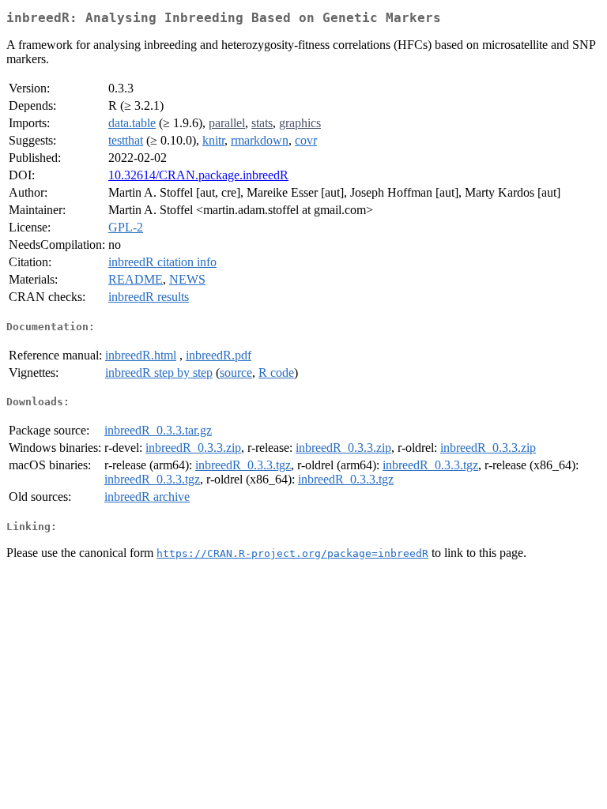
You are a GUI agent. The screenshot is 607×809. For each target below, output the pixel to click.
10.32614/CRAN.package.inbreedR (198, 175)
